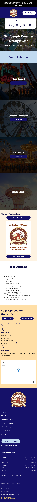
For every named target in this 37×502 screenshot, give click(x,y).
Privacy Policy (5, 486)
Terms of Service (5, 489)
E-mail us (4, 343)
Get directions (5, 358)
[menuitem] (18, 412)
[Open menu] (2, 13)
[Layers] (33, 362)
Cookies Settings (5, 491)
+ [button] (3, 362)
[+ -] (18, 372)
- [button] (3, 364)
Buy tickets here (18, 57)
